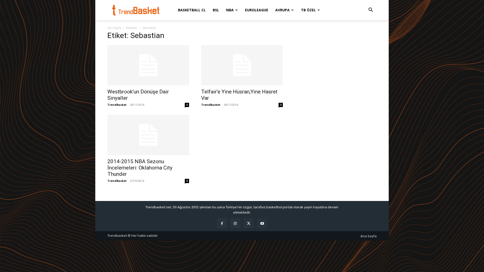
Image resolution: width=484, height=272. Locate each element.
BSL (216, 10)
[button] (371, 10)
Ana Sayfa (114, 28)
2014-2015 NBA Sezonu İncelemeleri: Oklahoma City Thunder (139, 167)
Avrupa (282, 10)
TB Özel (308, 10)
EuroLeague (256, 10)
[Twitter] (249, 223)
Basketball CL (192, 10)
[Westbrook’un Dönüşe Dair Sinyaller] (148, 65)
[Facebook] (222, 223)
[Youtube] (262, 223)
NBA (230, 10)
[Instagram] (235, 223)
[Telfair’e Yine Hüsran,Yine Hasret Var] (242, 65)
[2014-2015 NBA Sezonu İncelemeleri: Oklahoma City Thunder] (148, 135)
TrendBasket (117, 105)
